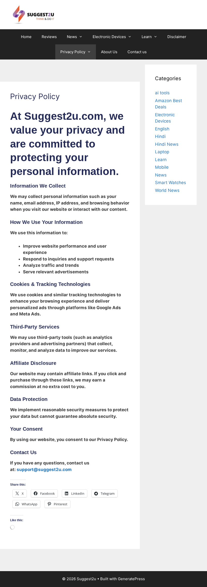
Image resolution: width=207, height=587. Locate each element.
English (162, 128)
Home (26, 36)
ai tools (162, 92)
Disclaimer (176, 36)
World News (167, 190)
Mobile (162, 167)
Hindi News (166, 144)
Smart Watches (170, 182)
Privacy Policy (72, 51)
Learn (147, 36)
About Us (109, 51)
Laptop (162, 151)
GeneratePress (131, 578)
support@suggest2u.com (44, 469)
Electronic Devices (109, 36)
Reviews (49, 36)
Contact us (137, 51)
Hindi (160, 136)
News (72, 36)
